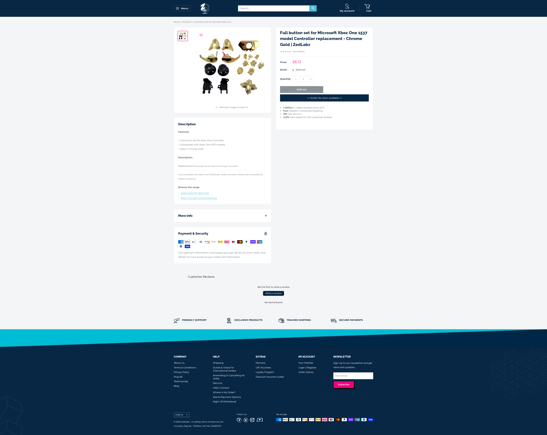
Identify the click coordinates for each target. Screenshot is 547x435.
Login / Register (307, 367)
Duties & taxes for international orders (224, 369)
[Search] (313, 8)
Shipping (218, 363)
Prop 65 (178, 377)
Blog (176, 386)
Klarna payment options (227, 397)
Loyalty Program (265, 372)
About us (179, 363)
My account (347, 10)
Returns (217, 383)
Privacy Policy (181, 372)
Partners (260, 363)
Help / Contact (221, 387)
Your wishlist (305, 363)
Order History (306, 372)
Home (177, 22)
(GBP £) (179, 415)
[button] (284, 121)
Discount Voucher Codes (270, 377)
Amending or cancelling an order (229, 377)
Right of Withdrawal (224, 401)
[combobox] (274, 8)
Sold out (301, 89)
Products (186, 22)
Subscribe (344, 384)
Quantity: (285, 79)
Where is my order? (224, 392)
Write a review (273, 293)
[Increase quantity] (311, 79)
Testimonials (181, 381)
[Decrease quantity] (296, 79)
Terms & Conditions (185, 367)
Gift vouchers (263, 367)
